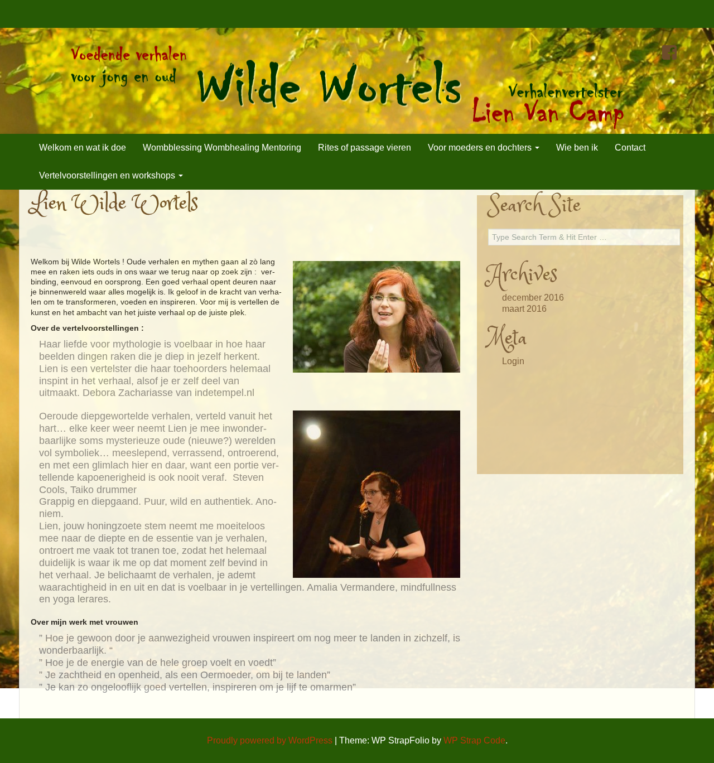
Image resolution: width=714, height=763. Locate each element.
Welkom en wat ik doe (82, 147)
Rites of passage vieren (364, 147)
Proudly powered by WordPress (269, 740)
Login (513, 361)
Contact (630, 147)
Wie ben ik (577, 147)
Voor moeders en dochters (481, 147)
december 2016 (533, 297)
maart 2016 (524, 308)
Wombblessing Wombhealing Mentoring (222, 147)
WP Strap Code (474, 740)
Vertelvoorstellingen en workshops (108, 175)
